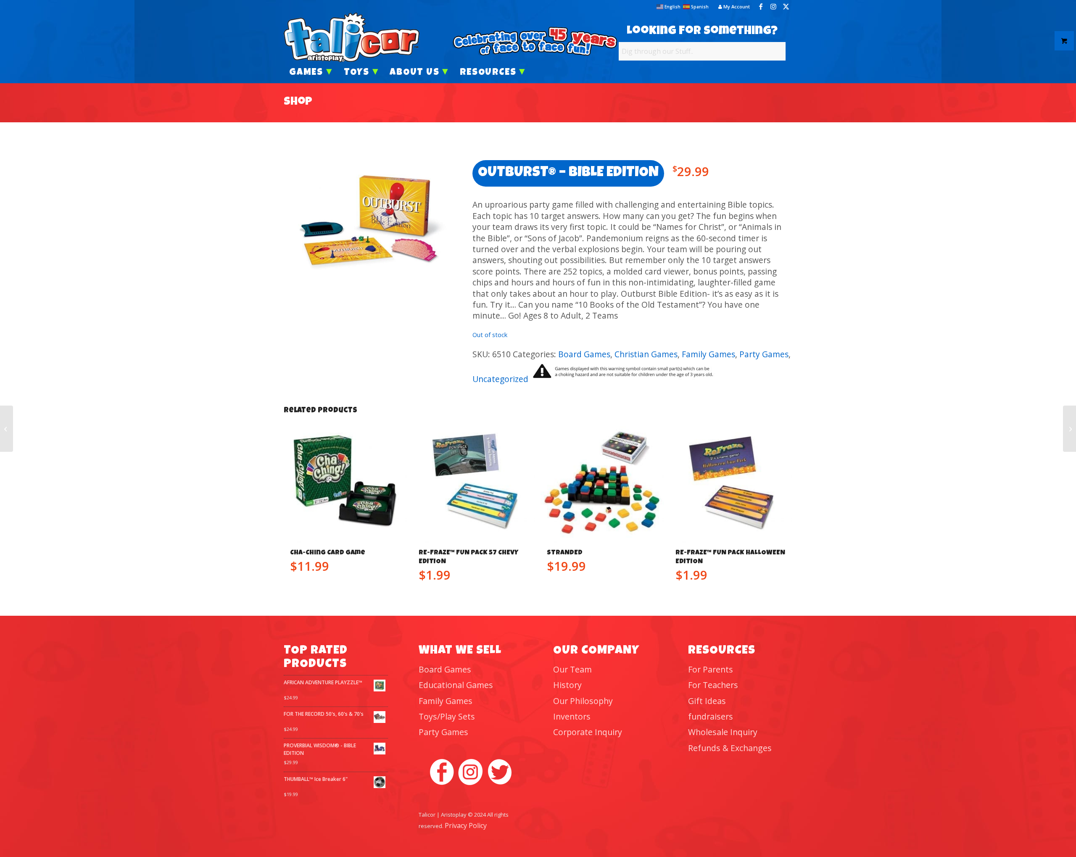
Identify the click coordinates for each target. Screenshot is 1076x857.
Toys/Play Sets (447, 716)
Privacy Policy (466, 825)
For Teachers (713, 685)
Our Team (572, 669)
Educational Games (456, 685)
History (567, 685)
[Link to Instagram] (773, 6)
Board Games (584, 354)
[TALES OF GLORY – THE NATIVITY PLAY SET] (1069, 429)
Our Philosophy (583, 701)
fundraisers (710, 716)
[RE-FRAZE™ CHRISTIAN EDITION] (6, 429)
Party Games (764, 354)
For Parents (710, 669)
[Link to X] (786, 6)
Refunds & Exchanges (730, 748)
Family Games (708, 354)
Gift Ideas (707, 701)
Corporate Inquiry (587, 732)
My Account (736, 6)
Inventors (572, 716)
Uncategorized (500, 379)
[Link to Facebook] (760, 6)
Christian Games (646, 354)
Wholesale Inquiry (722, 732)
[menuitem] (732, 6)
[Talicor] (351, 37)
